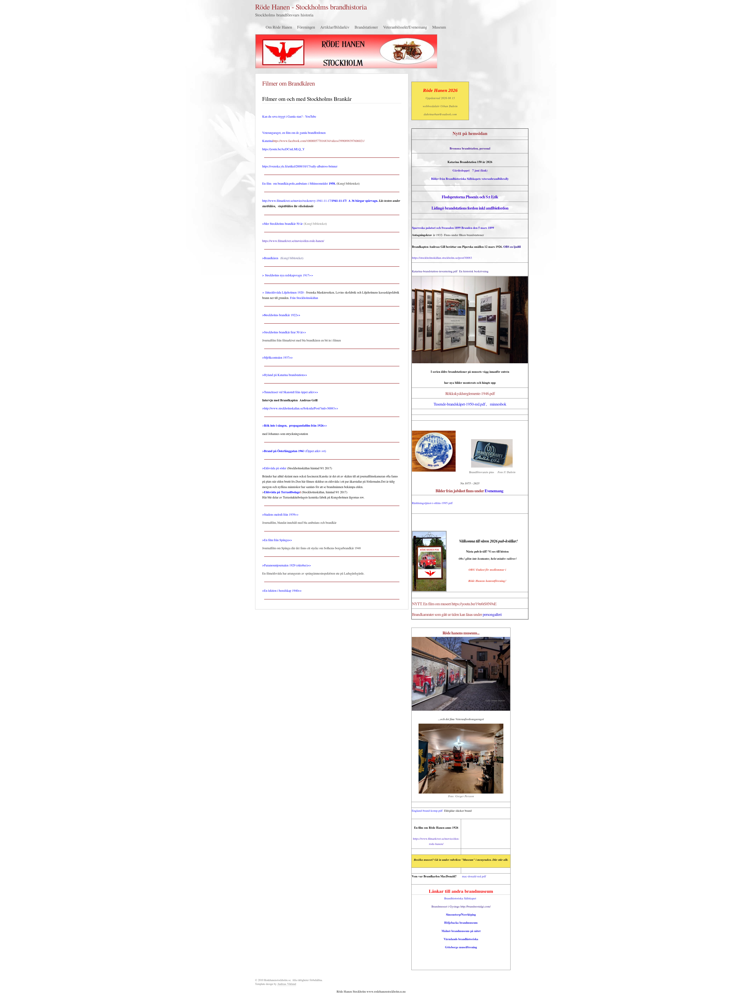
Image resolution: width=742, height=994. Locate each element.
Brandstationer (366, 27)
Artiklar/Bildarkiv (334, 27)
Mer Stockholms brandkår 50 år (283, 224)
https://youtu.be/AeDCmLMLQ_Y (283, 149)
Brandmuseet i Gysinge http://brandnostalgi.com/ (461, 906)
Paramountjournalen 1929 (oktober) (285, 565)
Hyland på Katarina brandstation (284, 375)
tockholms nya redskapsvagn (284, 275)
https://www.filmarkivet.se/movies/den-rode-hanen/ (293, 241)
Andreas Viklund (286, 984)
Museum (439, 27)
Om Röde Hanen (279, 27)
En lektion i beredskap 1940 (281, 590)
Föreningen (306, 27)
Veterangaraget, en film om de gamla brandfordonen (294, 133)
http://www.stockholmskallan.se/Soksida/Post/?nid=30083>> (301, 408)
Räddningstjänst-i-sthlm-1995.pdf (432, 503)
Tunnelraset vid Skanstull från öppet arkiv (289, 392)
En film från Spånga (276, 540)
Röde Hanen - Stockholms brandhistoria (311, 7)
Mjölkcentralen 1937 (276, 357)
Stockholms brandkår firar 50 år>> (285, 332)
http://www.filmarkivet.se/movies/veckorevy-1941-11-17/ (297, 201)
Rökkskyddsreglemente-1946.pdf (470, 393)
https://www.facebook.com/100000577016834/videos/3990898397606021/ (318, 141)
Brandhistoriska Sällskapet (460, 898)
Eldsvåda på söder (275, 468)
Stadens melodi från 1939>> (281, 514)
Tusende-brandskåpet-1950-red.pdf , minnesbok (470, 404)
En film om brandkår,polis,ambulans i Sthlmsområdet (295, 183)
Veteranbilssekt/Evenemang (405, 27)
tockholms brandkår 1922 (281, 315)
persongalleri (492, 614)
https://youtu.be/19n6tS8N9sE (474, 603)
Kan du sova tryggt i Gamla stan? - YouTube (289, 116)
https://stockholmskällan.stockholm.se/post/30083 (442, 258)
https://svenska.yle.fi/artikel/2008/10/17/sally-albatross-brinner (299, 166)
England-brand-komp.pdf (427, 810)
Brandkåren (271, 258)
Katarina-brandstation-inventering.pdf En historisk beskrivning (450, 271)
